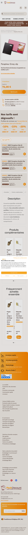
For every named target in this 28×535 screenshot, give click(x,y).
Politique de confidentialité (20, 258)
